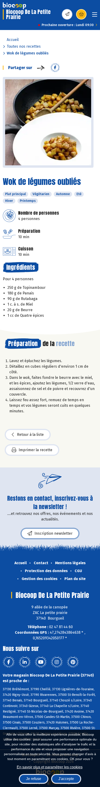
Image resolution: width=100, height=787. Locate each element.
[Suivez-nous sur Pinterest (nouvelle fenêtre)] (73, 662)
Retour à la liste (30, 434)
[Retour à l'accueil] (14, 5)
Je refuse (33, 779)
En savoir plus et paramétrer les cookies (50, 767)
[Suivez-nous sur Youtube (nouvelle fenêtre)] (41, 662)
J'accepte (66, 779)
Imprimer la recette (35, 450)
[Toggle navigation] (94, 16)
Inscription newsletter (53, 533)
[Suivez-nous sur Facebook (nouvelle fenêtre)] (8, 662)
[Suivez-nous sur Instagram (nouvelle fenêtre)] (57, 662)
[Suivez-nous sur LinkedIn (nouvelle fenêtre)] (24, 662)
